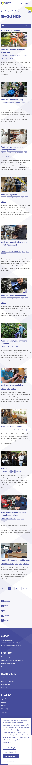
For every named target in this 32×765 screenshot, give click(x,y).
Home (2, 11)
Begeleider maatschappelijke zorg (15, 560)
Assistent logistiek (9, 195)
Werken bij (4, 709)
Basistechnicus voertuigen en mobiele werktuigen (13, 514)
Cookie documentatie (8, 761)
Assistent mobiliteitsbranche (13, 296)
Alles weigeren (8, 752)
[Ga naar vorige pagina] (2, 588)
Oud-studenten (5, 688)
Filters (4, 26)
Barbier (4, 468)
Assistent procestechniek (12, 385)
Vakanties (4, 712)
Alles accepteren (9, 756)
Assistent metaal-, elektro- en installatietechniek (14, 243)
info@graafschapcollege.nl (13, 645)
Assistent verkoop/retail (11, 427)
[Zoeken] (22, 3)
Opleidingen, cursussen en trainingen (12, 660)
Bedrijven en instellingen (8, 663)
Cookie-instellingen (9, 748)
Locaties (3, 705)
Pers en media (5, 684)
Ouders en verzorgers (7, 678)
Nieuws (3, 702)
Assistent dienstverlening (12, 100)
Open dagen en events (8, 699)
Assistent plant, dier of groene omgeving (14, 342)
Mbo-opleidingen (6, 657)
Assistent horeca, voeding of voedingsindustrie (13, 148)
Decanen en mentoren (7, 681)
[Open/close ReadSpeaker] (29, 11)
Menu (26, 3)
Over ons (4, 666)
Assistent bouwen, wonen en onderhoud (13, 50)
